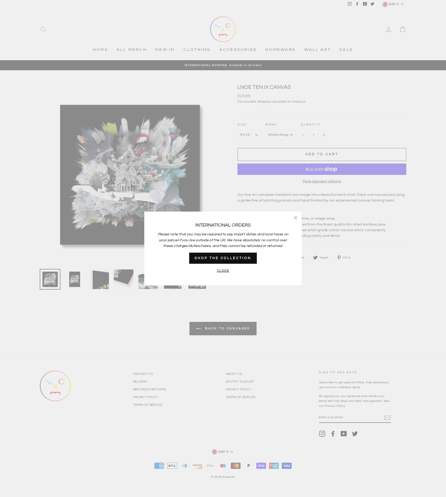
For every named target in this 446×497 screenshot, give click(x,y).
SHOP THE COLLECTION (223, 258)
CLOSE (223, 271)
